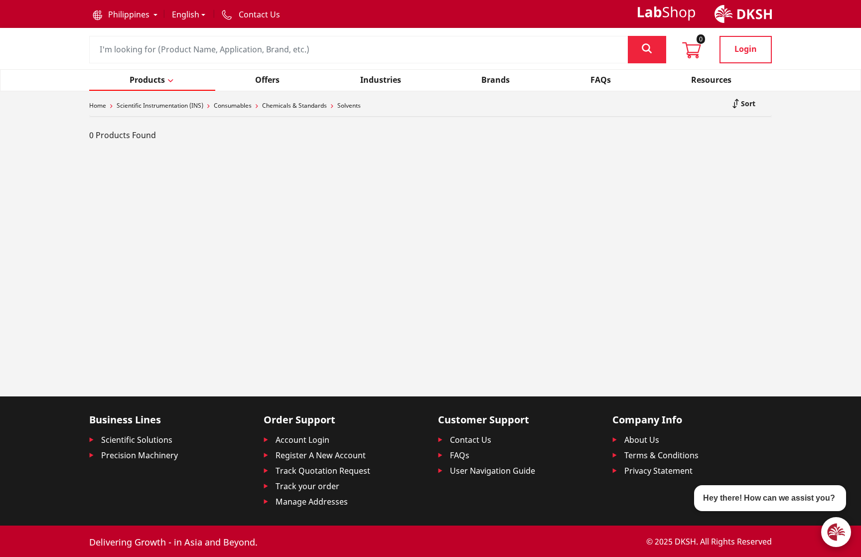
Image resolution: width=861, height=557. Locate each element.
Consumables (233, 105)
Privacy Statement (658, 470)
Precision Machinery (139, 455)
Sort (747, 103)
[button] (125, 14)
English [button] (185, 14)
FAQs (459, 455)
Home (97, 105)
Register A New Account (321, 455)
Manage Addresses (312, 501)
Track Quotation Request (323, 470)
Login (745, 48)
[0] (691, 53)
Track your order (307, 486)
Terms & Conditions (661, 455)
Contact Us (470, 439)
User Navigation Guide (492, 470)
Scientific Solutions (136, 439)
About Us (641, 439)
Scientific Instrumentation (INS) (160, 105)
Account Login (302, 439)
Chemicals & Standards (294, 105)
